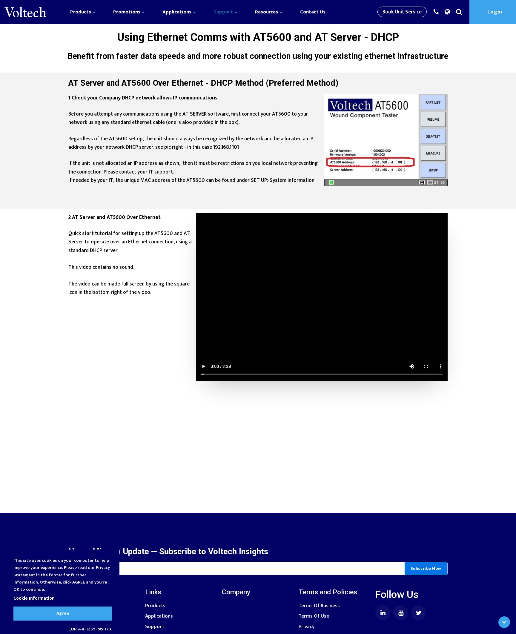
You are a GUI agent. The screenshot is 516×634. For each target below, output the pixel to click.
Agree (62, 613)
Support (224, 12)
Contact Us (312, 12)
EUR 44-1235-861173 (89, 628)
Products (81, 12)
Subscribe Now (426, 568)
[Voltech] (25, 12)
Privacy (306, 626)
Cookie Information (34, 598)
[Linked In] (382, 612)
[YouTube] (400, 612)
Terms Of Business (319, 605)
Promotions (127, 12)
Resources (267, 12)
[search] (460, 12)
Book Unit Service (402, 11)
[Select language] (449, 12)
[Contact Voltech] (438, 12)
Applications (177, 12)
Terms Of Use (314, 616)
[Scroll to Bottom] (504, 622)
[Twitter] (418, 612)
